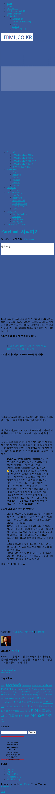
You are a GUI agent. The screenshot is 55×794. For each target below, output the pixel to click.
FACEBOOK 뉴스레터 (23, 164)
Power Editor (49, 692)
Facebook (11, 152)
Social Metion (13, 16)
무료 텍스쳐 (37, 702)
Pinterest (16, 182)
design (3, 685)
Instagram (16, 175)
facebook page (21, 689)
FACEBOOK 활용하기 (23, 158)
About (9, 6)
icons (9, 692)
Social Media (12, 169)
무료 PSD (34, 698)
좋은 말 (22, 711)
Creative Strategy (14, 192)
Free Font (16, 216)
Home (9, 3)
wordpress (4, 698)
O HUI (15, 26)
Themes (15, 190)
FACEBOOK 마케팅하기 (24, 161)
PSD (3, 695)
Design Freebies (19, 214)
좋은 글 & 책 (18, 200)
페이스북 (38, 711)
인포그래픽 (13, 711)
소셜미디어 (17, 706)
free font (32, 689)
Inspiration (17, 198)
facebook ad (26, 686)
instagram (25, 691)
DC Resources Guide (16, 11)
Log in (10, 771)
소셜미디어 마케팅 (31, 706)
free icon (48, 689)
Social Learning (14, 13)
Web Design (17, 219)
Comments (29, 239)
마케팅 (22, 698)
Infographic (17, 221)
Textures (42, 695)
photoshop (40, 692)
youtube (11, 698)
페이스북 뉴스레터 (22, 716)
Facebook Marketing (21, 21)
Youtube (16, 180)
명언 (27, 698)
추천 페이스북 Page (21, 167)
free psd (4, 692)
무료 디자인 (44, 698)
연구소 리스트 (19, 29)
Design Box (12, 211)
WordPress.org (13, 779)
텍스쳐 (27, 711)
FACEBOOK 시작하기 (23, 155)
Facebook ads (36, 686)
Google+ (16, 172)
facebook (13, 685)
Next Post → (7, 672)
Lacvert (15, 24)
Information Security (16, 224)
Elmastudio (6, 786)
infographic (16, 692)
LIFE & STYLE (19, 206)
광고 (17, 698)
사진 (6, 706)
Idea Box (16, 195)
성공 (10, 707)
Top (3, 791)
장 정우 (15, 650)
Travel (15, 209)
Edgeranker (17, 19)
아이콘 (44, 706)
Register (10, 769)
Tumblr (15, 185)
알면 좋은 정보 (19, 203)
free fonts (40, 689)
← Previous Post (8, 670)
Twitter (15, 177)
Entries (12, 774)
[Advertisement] (27, 121)
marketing (33, 692)
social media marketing (29, 695)
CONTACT (12, 8)
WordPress (11, 187)
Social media (12, 694)
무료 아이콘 (25, 702)
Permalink (39, 632)
